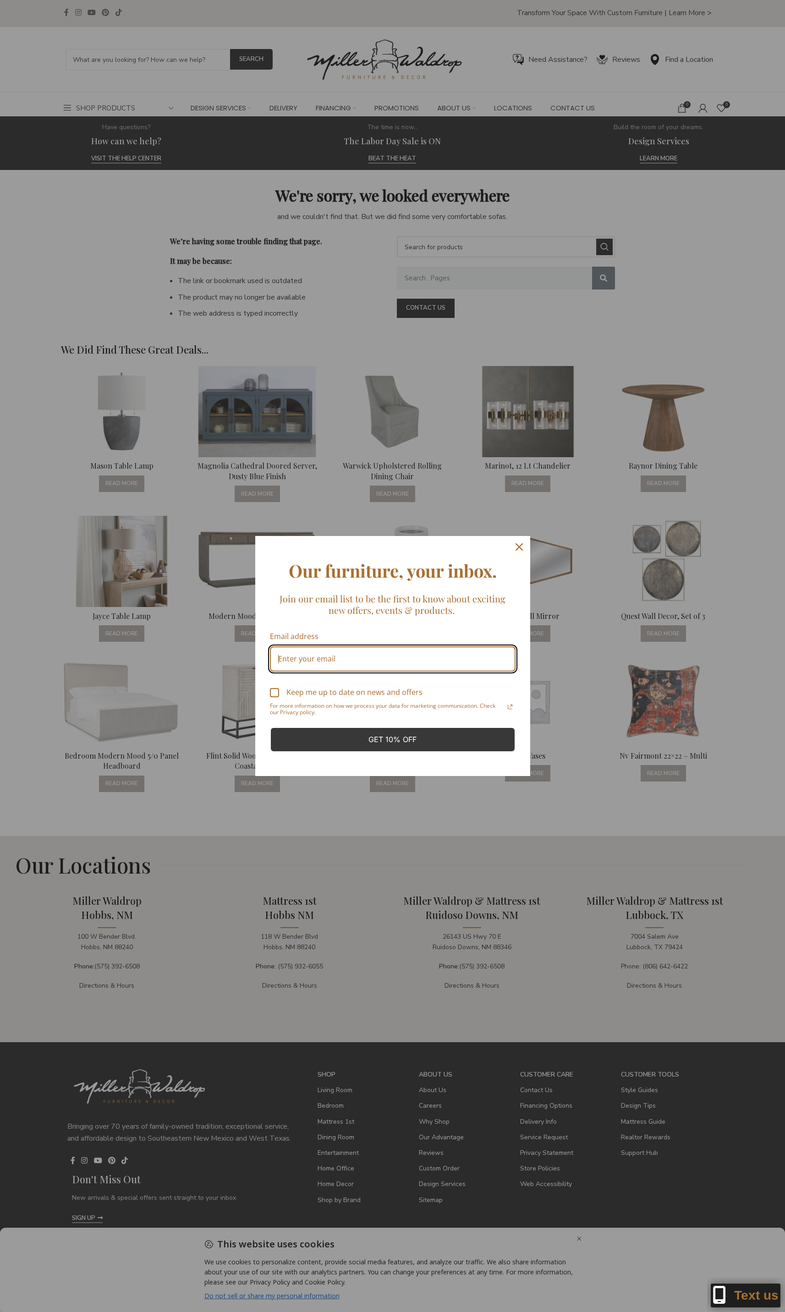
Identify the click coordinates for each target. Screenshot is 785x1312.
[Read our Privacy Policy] (510, 706)
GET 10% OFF (392, 739)
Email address (294, 636)
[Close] (519, 547)
